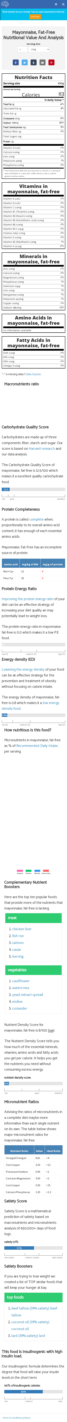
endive (17, 1001)
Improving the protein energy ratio (27, 599)
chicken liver (22, 929)
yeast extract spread (27, 994)
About (27, 1417)
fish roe (18, 935)
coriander (19, 1008)
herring (18, 956)
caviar (16, 949)
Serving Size (33, 43)
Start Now (35, 16)
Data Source (33, 374)
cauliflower (21, 981)
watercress (20, 987)
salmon (18, 942)
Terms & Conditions (13, 1417)
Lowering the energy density (23, 670)
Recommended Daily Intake (37, 746)
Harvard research (42, 449)
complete (36, 519)
